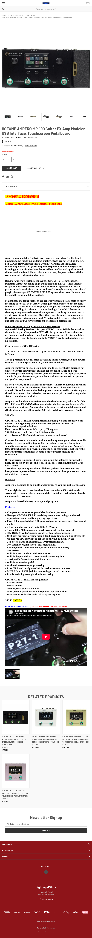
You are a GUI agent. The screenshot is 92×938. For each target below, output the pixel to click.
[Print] (12, 176)
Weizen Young (49, 932)
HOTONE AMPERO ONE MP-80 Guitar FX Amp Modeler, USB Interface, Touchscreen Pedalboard (14, 741)
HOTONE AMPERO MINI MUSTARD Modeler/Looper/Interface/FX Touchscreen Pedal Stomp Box (75, 739)
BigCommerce (50, 928)
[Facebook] (3, 176)
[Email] (7, 176)
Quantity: (6, 154)
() (89, 3)
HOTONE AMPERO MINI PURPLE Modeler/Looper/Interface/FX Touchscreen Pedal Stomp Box (15, 793)
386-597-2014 (47, 899)
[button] (30, 146)
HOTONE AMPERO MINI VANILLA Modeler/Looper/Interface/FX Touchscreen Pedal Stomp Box (45, 739)
